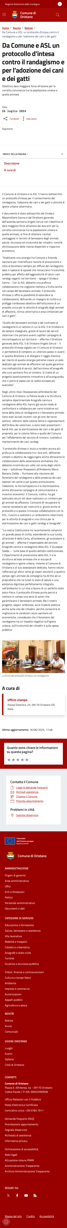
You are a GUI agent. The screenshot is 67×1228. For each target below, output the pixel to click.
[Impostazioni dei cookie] (6, 1221)
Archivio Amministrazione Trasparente (27, 1171)
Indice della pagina (14, 154)
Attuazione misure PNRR (19, 1160)
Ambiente (10, 983)
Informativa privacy (16, 1141)
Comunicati (11, 1032)
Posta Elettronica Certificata (21, 1105)
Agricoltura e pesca (16, 1005)
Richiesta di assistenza (18, 1135)
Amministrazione (17, 868)
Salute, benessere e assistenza (23, 931)
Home (5, 28)
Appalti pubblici (14, 1000)
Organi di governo (15, 875)
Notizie (29, 28)
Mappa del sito (13, 1216)
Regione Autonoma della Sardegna (22, 4)
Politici (9, 897)
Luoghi (9, 1048)
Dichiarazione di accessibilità (21, 1149)
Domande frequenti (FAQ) (19, 1119)
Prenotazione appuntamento (21, 1124)
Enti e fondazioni (14, 892)
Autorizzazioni (13, 994)
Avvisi (8, 1026)
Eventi (8, 1054)
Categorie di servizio (19, 918)
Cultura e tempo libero (18, 978)
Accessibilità (47, 1216)
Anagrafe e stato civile (18, 953)
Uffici (8, 886)
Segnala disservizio (16, 1130)
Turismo (9, 958)
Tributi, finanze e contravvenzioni (24, 972)
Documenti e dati (15, 908)
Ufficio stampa (17, 700)
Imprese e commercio (17, 989)
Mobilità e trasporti (16, 942)
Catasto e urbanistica (17, 947)
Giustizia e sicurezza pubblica (22, 964)
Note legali (11, 1155)
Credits (30, 1216)
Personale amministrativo (20, 903)
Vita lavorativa (13, 936)
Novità (17, 28)
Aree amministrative (17, 881)
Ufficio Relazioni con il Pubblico (23, 1099)
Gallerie (9, 1059)
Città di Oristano (14, 1065)
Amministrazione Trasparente (22, 1166)
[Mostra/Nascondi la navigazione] (4, 14)
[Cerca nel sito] (58, 15)
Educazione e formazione (19, 925)
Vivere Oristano (16, 1041)
